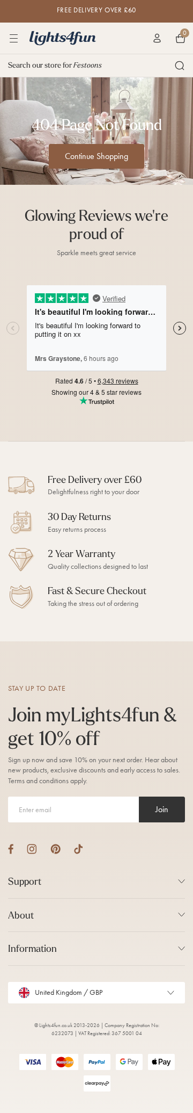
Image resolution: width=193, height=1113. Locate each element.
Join (161, 809)
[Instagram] (32, 849)
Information (32, 948)
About (21, 915)
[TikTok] (78, 849)
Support (24, 881)
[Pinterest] (55, 849)
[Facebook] (10, 849)
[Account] (157, 38)
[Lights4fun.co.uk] (62, 38)
